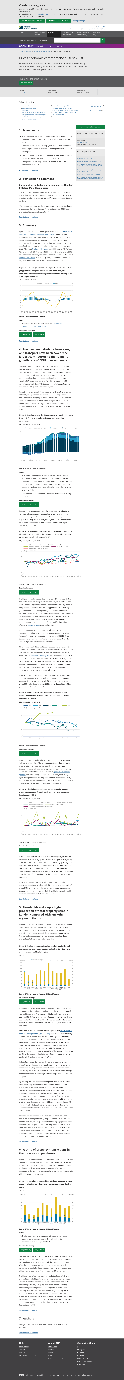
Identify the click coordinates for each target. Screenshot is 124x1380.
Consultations (82, 1358)
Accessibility (24, 1347)
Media (93, 29)
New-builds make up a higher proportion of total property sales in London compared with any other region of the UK (65, 108)
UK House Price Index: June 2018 (87, 158)
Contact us (52, 1352)
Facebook (81, 1352)
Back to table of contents (28, 170)
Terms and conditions (27, 1355)
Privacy (22, 1352)
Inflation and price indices (42, 51)
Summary (25, 110)
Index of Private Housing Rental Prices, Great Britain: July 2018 (89, 170)
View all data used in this (90, 127)
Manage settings (79, 21)
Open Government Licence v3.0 (64, 1375)
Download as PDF (95, 111)
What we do (52, 1347)
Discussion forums (84, 1361)
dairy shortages (34, 625)
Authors (54, 117)
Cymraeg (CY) (101, 27)
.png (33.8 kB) (26, 334)
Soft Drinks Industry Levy (40, 655)
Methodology (86, 29)
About (99, 29)
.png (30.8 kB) (26, 1250)
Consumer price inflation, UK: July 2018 (89, 161)
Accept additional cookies (32, 20)
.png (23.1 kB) (26, 1001)
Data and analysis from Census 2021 (50, 46)
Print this (96, 106)
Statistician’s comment (29, 108)
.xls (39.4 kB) (39, 1250)
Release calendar (75, 29)
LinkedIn (80, 1355)
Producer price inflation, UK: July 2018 (88, 174)
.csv (30, 504)
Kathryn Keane (23, 93)
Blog (103, 29)
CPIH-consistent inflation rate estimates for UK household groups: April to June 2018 (90, 177)
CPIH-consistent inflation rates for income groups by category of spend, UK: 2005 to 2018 (89, 165)
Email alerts (81, 1364)
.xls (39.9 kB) (39, 1001)
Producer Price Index (40, 249)
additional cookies (42, 14)
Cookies (22, 1349)
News (50, 1355)
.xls (36, 504)
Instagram (81, 1349)
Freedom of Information (57, 1358)
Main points (25, 106)
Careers (51, 1349)
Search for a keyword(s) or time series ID (33, 40)
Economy (28, 51)
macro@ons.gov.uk (83, 142)
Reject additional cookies (58, 20)
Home (22, 32)
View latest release (26, 83)
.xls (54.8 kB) (39, 334)
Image (23, 504)
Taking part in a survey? (96, 34)
